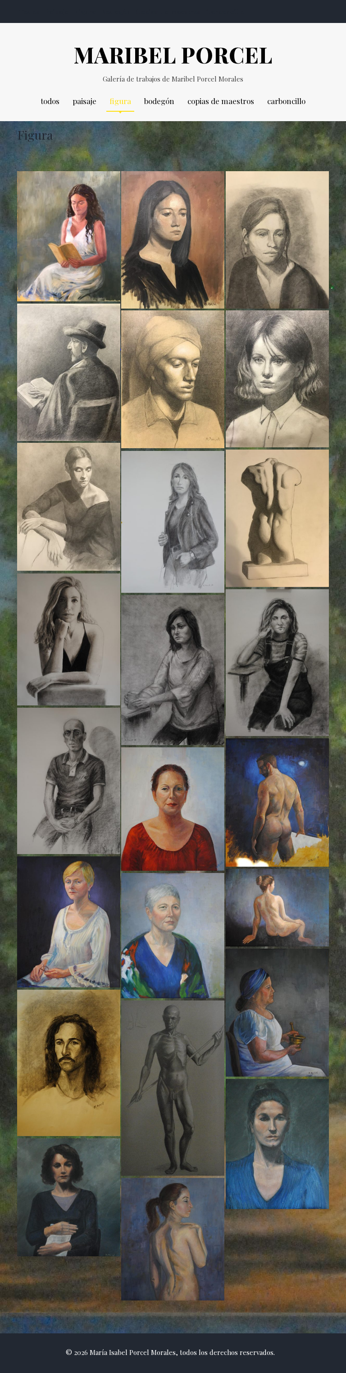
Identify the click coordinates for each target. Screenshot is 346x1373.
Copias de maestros (168, 11)
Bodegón (115, 11)
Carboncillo (225, 11)
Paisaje (56, 11)
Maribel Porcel (173, 54)
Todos (29, 11)
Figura (85, 11)
